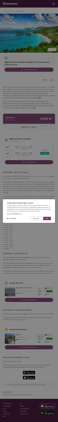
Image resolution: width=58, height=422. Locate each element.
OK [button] (47, 218)
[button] (29, 214)
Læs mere (42, 211)
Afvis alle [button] (36, 218)
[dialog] (29, 211)
